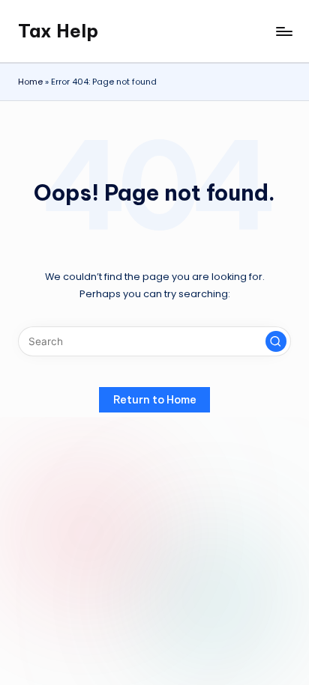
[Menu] (283, 31)
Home (30, 82)
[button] (276, 341)
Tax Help (58, 30)
